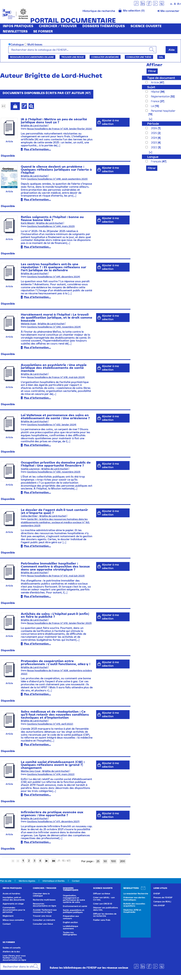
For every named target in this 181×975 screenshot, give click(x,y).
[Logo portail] (15, 13)
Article (155, 82)
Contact (75, 880)
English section (70, 922)
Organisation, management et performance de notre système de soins (74, 898)
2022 (154, 147)
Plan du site (5, 880)
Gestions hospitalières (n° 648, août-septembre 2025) (57, 179)
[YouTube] (155, 3)
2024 (154, 137)
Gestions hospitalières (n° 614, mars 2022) (51, 774)
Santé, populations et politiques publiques (73, 911)
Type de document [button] (161, 77)
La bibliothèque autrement (70, 927)
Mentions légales (27, 880)
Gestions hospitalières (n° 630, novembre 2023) (53, 471)
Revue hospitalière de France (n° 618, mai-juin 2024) (56, 377)
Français (156, 161)
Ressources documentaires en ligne (32, 57)
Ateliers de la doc (11, 952)
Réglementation (160, 96)
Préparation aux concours (71, 917)
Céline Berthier (29, 516)
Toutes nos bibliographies (70, 933)
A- (171, 4)
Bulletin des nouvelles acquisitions (134, 905)
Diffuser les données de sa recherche (104, 915)
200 (122, 861)
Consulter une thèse (138, 57)
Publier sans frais (101, 920)
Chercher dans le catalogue (41, 895)
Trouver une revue (72, 57)
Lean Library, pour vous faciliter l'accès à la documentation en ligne (14, 958)
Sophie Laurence (30, 468)
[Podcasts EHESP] (161, 3)
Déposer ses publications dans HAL (105, 909)
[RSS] (136, 3)
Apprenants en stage (13, 904)
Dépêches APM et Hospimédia (132, 911)
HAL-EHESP (159, 905)
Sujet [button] (151, 87)
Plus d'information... (37, 149)
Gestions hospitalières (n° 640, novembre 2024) (54, 327)
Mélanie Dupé (28, 323)
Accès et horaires (11, 894)
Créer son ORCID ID (102, 904)
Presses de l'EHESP (162, 897)
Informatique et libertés (54, 880)
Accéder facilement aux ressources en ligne (45, 911)
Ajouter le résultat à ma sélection (15, 106)
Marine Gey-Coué (30, 771)
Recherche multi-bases (44, 900)
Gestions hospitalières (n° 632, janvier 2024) (51, 424)
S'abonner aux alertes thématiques (134, 898)
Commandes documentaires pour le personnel (14, 910)
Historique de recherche (99, 10)
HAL (161, 57)
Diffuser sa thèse (101, 894)
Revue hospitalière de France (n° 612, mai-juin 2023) (56, 575)
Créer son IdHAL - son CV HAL (104, 898)
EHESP (156, 894)
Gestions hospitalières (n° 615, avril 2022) (50, 724)
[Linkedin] (142, 3)
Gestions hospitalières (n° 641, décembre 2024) (53, 276)
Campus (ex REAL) (162, 901)
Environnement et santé (75, 906)
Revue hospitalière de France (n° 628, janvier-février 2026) (59, 128)
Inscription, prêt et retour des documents (14, 898)
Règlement (8, 916)
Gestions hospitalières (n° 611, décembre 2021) (53, 821)
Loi (153, 106)
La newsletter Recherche (135, 894)
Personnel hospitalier (163, 110)
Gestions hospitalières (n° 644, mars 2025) (51, 226)
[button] (148, 118)
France (155, 101)
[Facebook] (149, 3)
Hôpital (155, 91)
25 (98, 861)
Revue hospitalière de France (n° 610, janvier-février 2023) (59, 623)
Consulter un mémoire (105, 57)
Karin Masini (27, 223)
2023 (154, 142)
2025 (154, 132)
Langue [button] (152, 156)
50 (105, 861)
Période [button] (153, 123)
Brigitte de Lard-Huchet (34, 125)
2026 (154, 128)
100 (113, 861)
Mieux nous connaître (13, 920)
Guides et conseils (12, 948)
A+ (179, 3)
